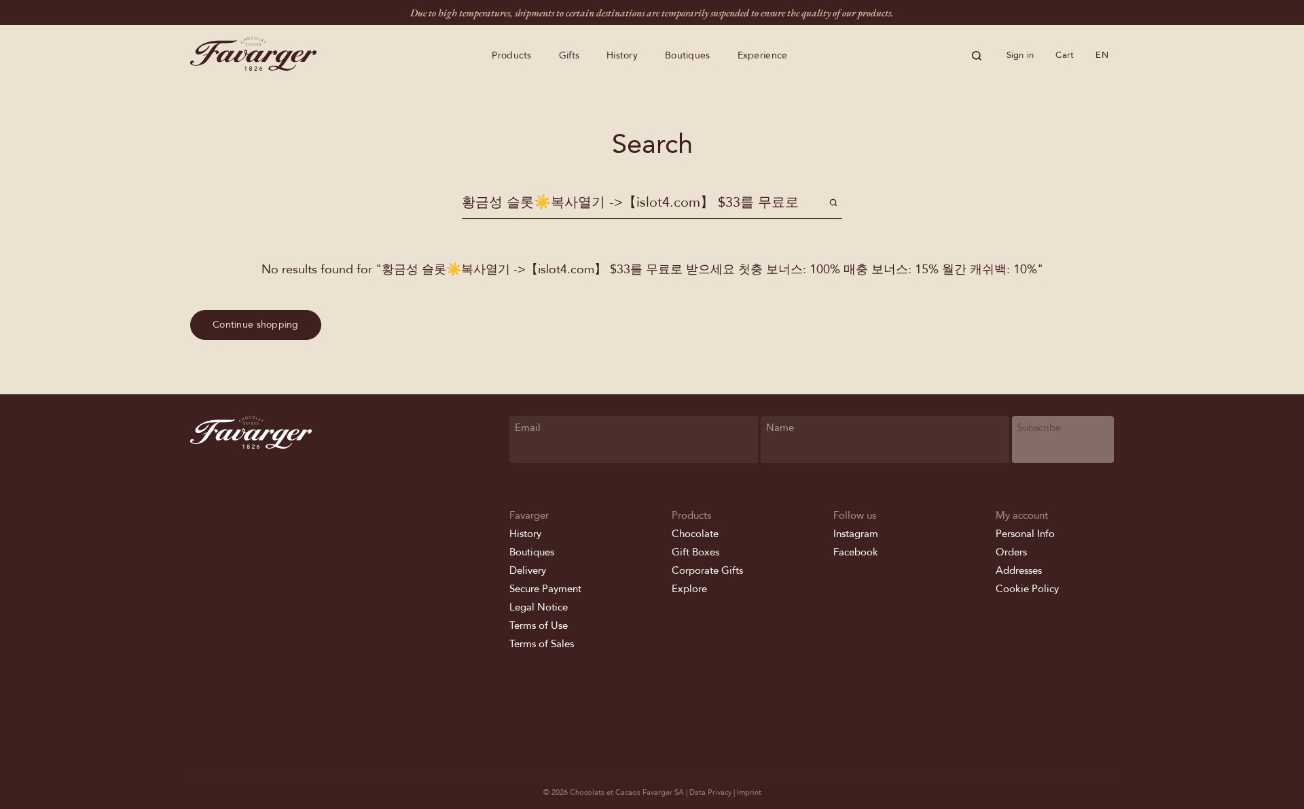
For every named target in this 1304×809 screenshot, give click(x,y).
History (622, 56)
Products (511, 56)
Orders (1011, 552)
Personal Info (1025, 533)
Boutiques (687, 56)
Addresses (1019, 570)
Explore (689, 589)
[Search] (976, 56)
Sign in (1020, 55)
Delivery (527, 570)
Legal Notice (538, 607)
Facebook (855, 552)
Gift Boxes (695, 552)
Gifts (569, 56)
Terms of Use (538, 625)
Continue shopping (256, 324)
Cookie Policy (1027, 589)
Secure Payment (545, 589)
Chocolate (695, 533)
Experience (763, 56)
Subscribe (1039, 427)
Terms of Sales (541, 644)
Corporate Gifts (707, 570)
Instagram (855, 533)
